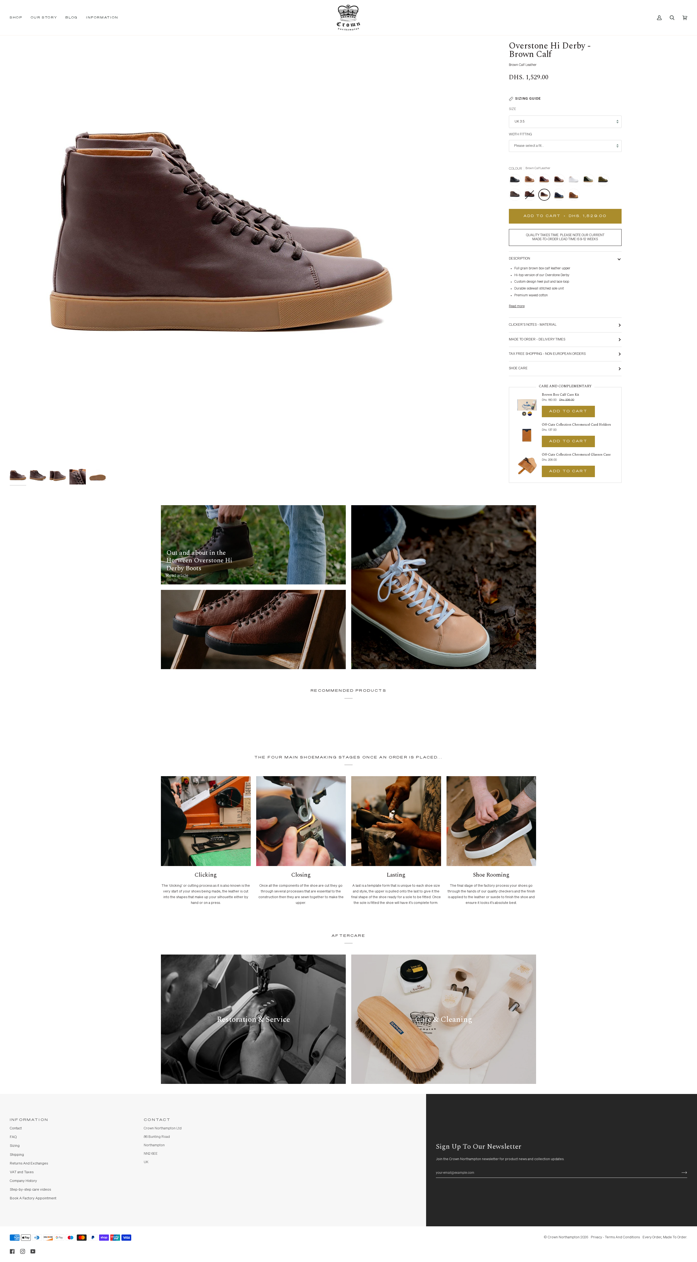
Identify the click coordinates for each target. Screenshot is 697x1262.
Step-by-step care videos (30, 1189)
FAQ (13, 1137)
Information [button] (29, 1120)
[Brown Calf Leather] (545, 196)
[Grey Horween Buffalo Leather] (516, 196)
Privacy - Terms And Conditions (615, 1237)
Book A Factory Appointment (33, 1198)
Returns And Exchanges (29, 1163)
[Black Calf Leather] (516, 181)
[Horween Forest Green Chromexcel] (589, 181)
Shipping (17, 1155)
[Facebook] (12, 1251)
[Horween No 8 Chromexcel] (545, 181)
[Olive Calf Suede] (604, 181)
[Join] (680, 1172)
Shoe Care (518, 368)
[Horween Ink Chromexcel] (560, 196)
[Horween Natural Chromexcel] (531, 181)
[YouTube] (32, 1251)
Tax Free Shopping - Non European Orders (547, 354)
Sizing (15, 1146)
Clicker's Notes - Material (533, 325)
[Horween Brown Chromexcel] (560, 181)
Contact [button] (157, 1120)
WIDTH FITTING (520, 134)
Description (519, 258)
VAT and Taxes (21, 1172)
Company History (23, 1181)
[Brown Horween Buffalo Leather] (531, 196)
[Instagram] (22, 1251)
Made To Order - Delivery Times (537, 339)
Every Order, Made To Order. (665, 1237)
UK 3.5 (519, 121)
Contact (16, 1128)
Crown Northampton (564, 1237)
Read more (517, 306)
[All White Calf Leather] (575, 181)
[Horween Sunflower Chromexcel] (574, 196)
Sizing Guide (528, 98)
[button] (18, 17)
